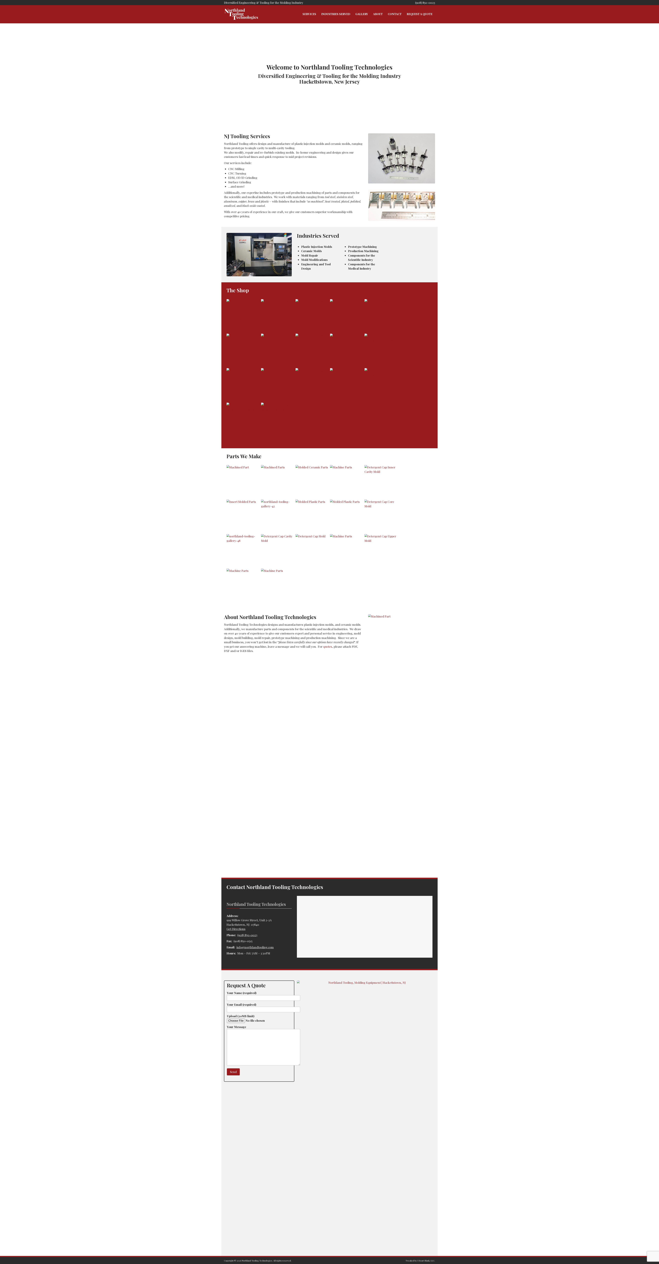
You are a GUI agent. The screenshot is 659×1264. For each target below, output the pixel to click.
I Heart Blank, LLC (426, 1260)
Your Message (236, 1027)
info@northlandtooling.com (255, 947)
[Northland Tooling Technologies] (241, 14)
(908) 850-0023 (425, 2)
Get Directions (236, 929)
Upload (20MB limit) (240, 1016)
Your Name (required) (241, 993)
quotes (327, 646)
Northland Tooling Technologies (257, 1260)
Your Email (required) (241, 1004)
